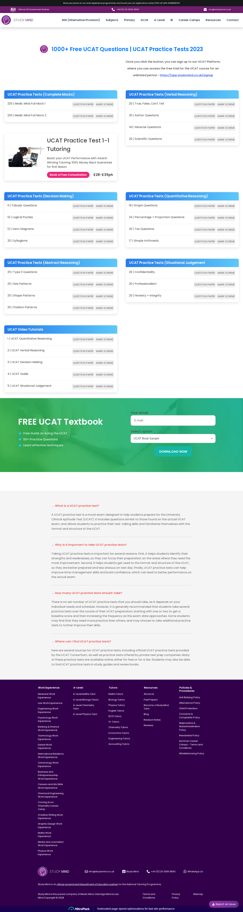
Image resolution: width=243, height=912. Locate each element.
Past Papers (151, 699)
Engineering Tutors (119, 738)
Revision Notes (152, 719)
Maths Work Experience (44, 834)
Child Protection (188, 708)
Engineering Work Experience (48, 710)
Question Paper (83, 104)
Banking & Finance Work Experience (48, 728)
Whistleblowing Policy (191, 753)
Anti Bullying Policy (189, 697)
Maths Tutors (116, 694)
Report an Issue (226, 904)
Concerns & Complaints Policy (189, 715)
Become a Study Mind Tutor (156, 706)
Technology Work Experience (48, 737)
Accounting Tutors (119, 744)
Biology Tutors (117, 699)
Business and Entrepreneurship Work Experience (48, 775)
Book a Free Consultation (68, 175)
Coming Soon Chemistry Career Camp (48, 806)
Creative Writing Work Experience (50, 816)
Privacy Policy (176, 895)
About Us (149, 694)
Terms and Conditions (149, 895)
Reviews (148, 725)
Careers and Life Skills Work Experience (50, 786)
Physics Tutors (117, 705)
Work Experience (49, 687)
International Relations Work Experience (51, 755)
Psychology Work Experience (48, 719)
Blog (146, 714)
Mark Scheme (104, 104)
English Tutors (116, 710)
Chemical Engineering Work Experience (51, 795)
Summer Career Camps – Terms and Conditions (191, 744)
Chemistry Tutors (118, 727)
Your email (139, 412)
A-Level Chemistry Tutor (83, 706)
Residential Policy (189, 735)
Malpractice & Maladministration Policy (189, 726)
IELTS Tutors (115, 716)
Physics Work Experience (45, 852)
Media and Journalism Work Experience (51, 843)
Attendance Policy (189, 703)
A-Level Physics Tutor (85, 714)
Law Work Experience (50, 703)
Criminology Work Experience (48, 764)
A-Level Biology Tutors (86, 699)
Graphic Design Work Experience (50, 825)
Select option (141, 431)
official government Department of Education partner (87, 884)
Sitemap (198, 894)
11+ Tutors (114, 721)
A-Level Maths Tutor (84, 694)
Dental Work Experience (45, 746)
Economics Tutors (119, 733)
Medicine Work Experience (46, 695)
